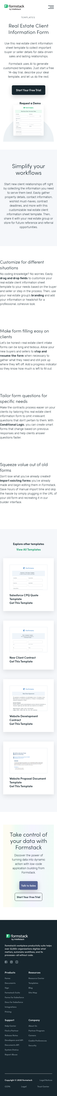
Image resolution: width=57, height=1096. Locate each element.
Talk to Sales (28, 885)
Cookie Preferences (37, 1040)
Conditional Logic (12, 424)
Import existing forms (15, 480)
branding (37, 295)
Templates (28, 17)
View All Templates (28, 549)
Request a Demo (30, 103)
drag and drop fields (14, 278)
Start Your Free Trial (28, 90)
